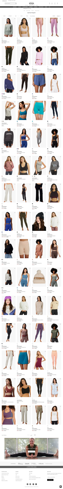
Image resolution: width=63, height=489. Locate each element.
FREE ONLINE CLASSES (32, 5)
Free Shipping (32, 8)
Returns (3, 476)
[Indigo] (17, 148)
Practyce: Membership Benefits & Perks (34, 477)
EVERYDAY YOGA (4, 0)
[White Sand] (3, 259)
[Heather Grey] (32, 148)
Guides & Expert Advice (5, 474)
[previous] (11, 8)
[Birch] (47, 66)
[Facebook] (27, 484)
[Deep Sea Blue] (17, 259)
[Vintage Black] (17, 66)
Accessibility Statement (19, 479)
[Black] (47, 148)
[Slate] (47, 176)
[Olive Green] (47, 343)
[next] (52, 8)
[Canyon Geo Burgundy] (17, 343)
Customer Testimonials (32, 476)
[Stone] (18, 176)
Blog (29, 474)
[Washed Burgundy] (18, 148)
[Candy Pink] (47, 38)
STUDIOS (37, 5)
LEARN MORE (31, 451)
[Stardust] (33, 176)
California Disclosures (19, 480)
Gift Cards (30, 473)
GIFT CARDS (26, 5)
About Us (17, 473)
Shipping (3, 477)
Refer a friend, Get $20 (32, 479)
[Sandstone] (32, 316)
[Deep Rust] (32, 259)
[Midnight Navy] (47, 121)
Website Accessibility (5, 480)
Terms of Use (17, 476)
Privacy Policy (18, 477)
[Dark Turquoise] (17, 121)
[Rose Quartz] (17, 38)
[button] (18, 43)
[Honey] (47, 316)
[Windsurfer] (47, 398)
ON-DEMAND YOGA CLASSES (11, 0)
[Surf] (32, 121)
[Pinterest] (33, 484)
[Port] (32, 343)
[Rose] (32, 38)
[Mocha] (47, 259)
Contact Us (3, 479)
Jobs (16, 474)
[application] (60, 486)
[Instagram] (30, 484)
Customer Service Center (5, 473)
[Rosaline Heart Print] (47, 203)
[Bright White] (48, 148)
